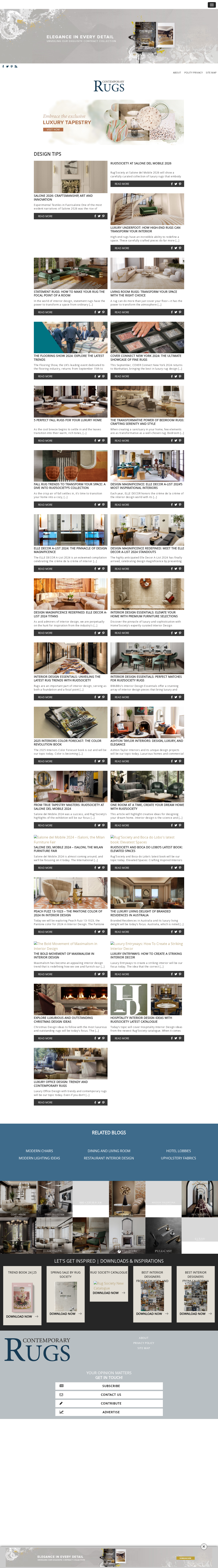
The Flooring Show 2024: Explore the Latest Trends (69, 357)
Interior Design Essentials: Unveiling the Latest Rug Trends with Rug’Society (67, 678)
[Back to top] (12, 1555)
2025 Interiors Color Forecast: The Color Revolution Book (67, 742)
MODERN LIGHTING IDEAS (39, 1158)
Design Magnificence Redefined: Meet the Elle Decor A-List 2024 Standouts (147, 550)
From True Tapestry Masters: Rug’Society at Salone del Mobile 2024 (69, 806)
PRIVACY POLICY (143, 1343)
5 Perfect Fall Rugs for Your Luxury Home (68, 420)
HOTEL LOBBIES (178, 1151)
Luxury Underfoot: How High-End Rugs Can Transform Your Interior (145, 229)
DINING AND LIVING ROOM (109, 1151)
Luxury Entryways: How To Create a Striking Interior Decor (146, 955)
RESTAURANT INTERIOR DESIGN (109, 1158)
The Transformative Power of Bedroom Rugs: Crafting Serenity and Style (147, 422)
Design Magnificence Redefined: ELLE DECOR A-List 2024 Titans (70, 614)
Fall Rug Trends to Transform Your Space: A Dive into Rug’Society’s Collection (70, 486)
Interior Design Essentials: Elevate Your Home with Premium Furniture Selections (144, 614)
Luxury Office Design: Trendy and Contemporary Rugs (61, 1083)
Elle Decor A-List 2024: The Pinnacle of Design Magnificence (70, 550)
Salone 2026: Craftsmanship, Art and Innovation (63, 197)
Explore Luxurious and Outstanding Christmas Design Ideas (63, 1019)
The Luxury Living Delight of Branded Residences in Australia (140, 913)
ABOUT (177, 72)
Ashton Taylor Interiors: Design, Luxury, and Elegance (146, 742)
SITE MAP (211, 72)
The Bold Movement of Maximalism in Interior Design (64, 955)
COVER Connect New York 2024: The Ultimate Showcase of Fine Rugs (145, 357)
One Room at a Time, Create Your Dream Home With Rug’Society (147, 806)
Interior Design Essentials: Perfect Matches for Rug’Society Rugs (146, 678)
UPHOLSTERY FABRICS (178, 1158)
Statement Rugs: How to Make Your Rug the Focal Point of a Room (69, 293)
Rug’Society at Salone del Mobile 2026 (140, 163)
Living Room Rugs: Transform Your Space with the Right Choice (143, 293)
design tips (48, 154)
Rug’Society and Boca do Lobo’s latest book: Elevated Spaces (146, 849)
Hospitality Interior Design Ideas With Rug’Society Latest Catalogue (141, 1019)
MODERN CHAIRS (39, 1151)
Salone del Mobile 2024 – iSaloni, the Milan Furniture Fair (68, 849)
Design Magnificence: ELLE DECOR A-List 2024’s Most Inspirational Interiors (146, 486)
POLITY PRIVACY (193, 72)
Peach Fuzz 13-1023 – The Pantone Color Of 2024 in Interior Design (68, 913)
